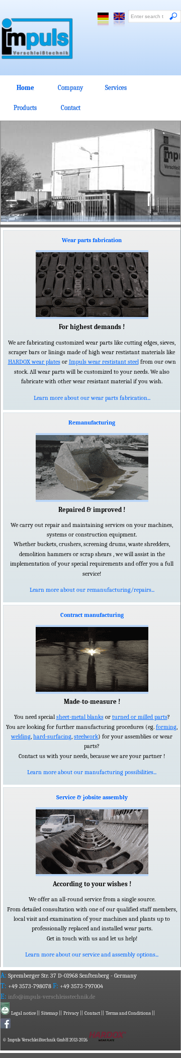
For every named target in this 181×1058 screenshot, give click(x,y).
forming (166, 727)
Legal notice (23, 1013)
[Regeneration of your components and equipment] (92, 467)
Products (25, 108)
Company (70, 87)
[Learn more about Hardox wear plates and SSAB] (107, 1039)
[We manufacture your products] (92, 659)
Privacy (71, 1013)
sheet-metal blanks (80, 717)
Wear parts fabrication (92, 240)
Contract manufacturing (92, 615)
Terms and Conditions (128, 1013)
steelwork (86, 736)
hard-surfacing (52, 736)
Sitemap (49, 1013)
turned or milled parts (139, 717)
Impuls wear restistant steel (104, 362)
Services (116, 87)
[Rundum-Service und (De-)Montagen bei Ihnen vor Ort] (92, 841)
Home (25, 87)
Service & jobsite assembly (92, 797)
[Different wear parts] (92, 284)
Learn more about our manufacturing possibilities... (91, 772)
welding (21, 736)
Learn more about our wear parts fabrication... (92, 398)
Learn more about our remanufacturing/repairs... (92, 590)
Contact (70, 108)
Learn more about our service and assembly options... (91, 954)
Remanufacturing (91, 422)
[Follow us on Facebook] (6, 1026)
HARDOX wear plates (34, 362)
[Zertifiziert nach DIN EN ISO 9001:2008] (5, 1012)
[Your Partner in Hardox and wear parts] (37, 38)
